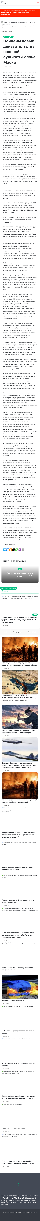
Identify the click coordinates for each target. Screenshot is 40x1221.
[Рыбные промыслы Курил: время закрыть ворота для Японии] (20, 886)
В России (28, 1198)
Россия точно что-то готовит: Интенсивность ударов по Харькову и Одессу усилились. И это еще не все (19, 620)
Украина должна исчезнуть (13, 1000)
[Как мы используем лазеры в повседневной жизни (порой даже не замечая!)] (20, 785)
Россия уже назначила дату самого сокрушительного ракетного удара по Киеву (20, 574)
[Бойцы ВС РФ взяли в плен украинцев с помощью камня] (20, 954)
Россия (10, 1202)
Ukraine (16, 1197)
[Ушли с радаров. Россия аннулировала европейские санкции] (20, 854)
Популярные (17, 632)
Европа (3, 1202)
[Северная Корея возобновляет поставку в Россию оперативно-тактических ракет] (20, 1082)
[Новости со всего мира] (8, 2)
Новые (5, 632)
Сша (28, 1202)
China (15, 1195)
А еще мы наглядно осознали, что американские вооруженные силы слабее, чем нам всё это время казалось (19, 698)
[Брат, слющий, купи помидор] (20, 1115)
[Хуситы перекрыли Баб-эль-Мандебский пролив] (20, 1050)
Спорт (16, 1202)
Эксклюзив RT (4, 1204)
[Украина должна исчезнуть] (20, 987)
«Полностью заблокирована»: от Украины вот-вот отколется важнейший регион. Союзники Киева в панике (18, 935)
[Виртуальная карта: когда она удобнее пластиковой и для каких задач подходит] (20, 1147)
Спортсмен (23, 1202)
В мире (6, 36)
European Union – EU (25, 1195)
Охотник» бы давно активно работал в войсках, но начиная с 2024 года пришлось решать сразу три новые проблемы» (19, 765)
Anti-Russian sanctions (7, 1195)
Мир (11, 36)
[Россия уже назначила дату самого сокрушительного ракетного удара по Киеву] (20, 649)
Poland (36, 1195)
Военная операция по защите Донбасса (21, 1200)
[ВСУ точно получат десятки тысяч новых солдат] (20, 1017)
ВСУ (33, 1198)
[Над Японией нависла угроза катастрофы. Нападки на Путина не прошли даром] (20, 717)
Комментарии (32, 632)
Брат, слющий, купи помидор (13, 1129)
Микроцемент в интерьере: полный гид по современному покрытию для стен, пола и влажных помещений (18, 835)
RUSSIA (6, 1197)
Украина (33, 1202)
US (23, 1197)
